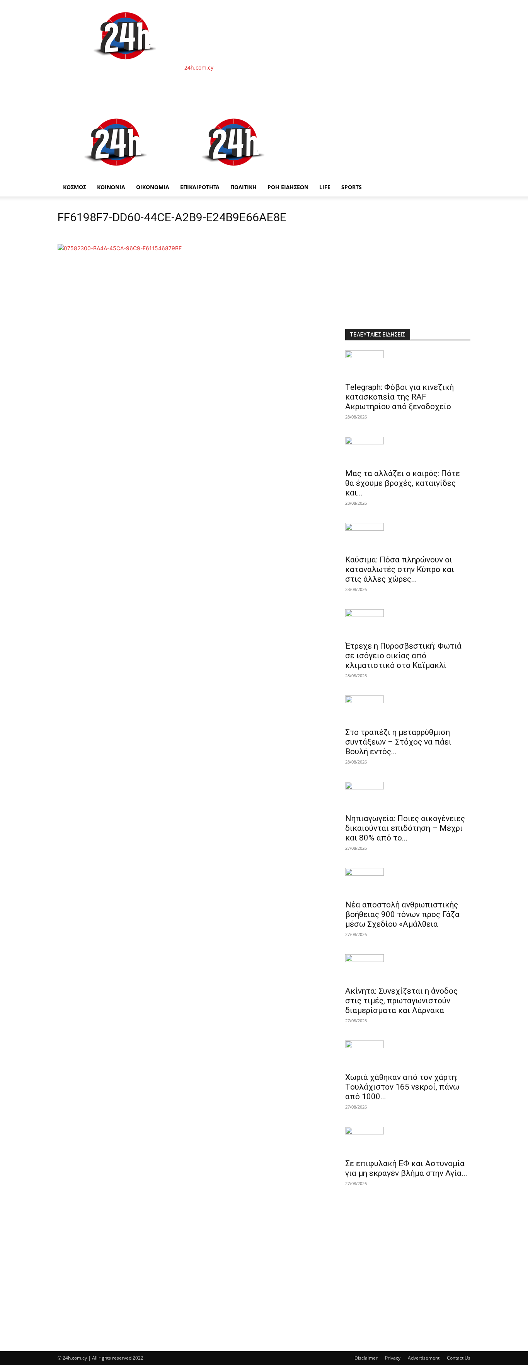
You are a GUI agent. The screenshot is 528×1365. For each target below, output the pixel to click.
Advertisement (423, 1358)
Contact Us (458, 1358)
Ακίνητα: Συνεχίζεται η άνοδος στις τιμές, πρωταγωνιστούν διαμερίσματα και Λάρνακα (401, 1000)
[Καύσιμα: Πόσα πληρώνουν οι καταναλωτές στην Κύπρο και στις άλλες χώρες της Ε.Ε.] (407, 536)
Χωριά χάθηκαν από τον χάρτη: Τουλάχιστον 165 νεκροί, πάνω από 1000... (402, 1087)
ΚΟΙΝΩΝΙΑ (111, 187)
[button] (461, 116)
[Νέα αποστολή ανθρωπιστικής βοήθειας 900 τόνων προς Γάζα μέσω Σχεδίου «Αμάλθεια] (407, 881)
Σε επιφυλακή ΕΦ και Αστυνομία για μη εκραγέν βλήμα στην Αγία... (406, 1168)
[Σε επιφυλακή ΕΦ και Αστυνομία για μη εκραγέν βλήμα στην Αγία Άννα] (407, 1140)
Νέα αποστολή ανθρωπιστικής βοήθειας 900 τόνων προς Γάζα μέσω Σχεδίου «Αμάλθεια (402, 914)
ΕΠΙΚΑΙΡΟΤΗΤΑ (200, 187)
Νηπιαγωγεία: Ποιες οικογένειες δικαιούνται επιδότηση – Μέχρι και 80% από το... (405, 828)
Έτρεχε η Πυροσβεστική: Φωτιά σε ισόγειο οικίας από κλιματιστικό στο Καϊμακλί (403, 655)
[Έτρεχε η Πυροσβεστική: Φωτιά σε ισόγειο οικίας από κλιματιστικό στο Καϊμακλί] (407, 622)
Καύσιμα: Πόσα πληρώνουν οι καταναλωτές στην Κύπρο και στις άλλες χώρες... (399, 569)
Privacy (392, 1358)
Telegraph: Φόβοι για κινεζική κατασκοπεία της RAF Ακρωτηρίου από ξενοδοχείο (399, 397)
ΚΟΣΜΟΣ (74, 187)
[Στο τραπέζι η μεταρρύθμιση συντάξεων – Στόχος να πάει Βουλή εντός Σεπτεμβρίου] (407, 709)
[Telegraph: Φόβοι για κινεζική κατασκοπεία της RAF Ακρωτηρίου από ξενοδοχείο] (407, 364)
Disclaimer (366, 1358)
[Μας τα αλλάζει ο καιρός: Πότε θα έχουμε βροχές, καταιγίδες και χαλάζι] (407, 450)
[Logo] (116, 174)
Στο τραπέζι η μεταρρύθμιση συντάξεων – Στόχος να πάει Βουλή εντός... (398, 742)
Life (324, 187)
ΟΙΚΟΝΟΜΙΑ (152, 187)
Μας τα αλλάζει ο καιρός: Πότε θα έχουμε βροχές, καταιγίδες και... (402, 483)
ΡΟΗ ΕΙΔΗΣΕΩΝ (287, 187)
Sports (351, 187)
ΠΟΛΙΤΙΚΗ (243, 187)
